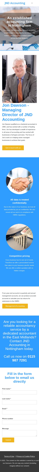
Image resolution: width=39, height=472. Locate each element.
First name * (6, 389)
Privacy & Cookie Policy (25, 456)
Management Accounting (15, 306)
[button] (32, 3)
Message (5, 428)
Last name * (6, 399)
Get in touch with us (13, 148)
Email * (4, 409)
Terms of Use (9, 456)
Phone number (7, 418)
